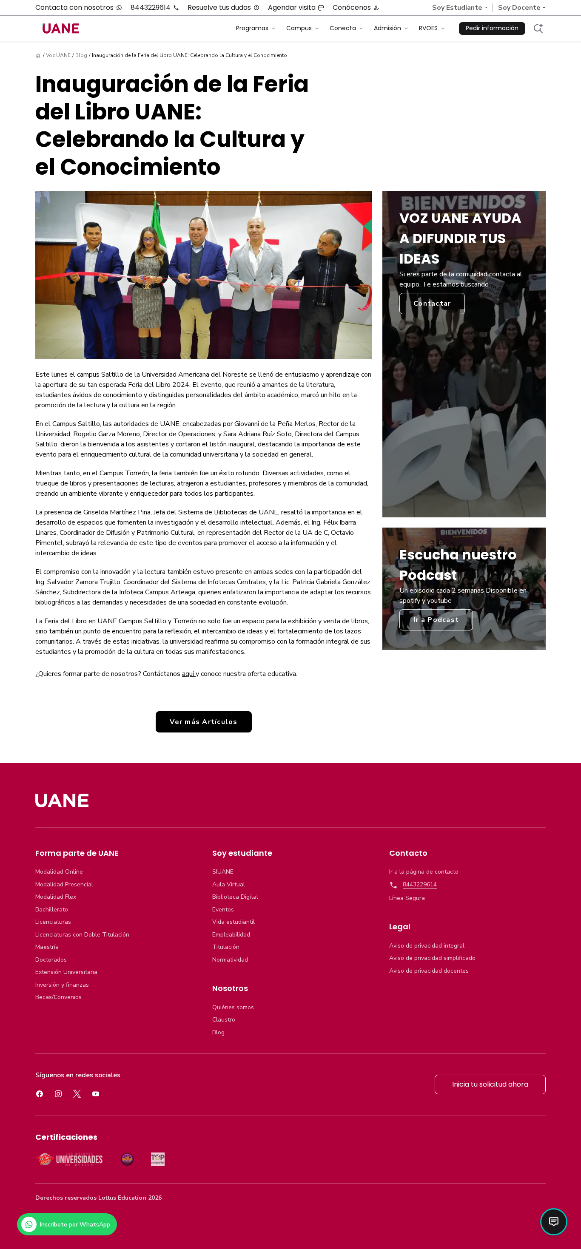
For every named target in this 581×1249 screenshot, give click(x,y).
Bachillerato (51, 910)
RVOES (428, 28)
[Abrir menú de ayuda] (553, 1221)
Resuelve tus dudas (219, 7)
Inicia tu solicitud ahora (490, 1084)
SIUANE (223, 872)
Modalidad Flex (55, 897)
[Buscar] (538, 28)
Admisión (387, 28)
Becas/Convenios (58, 997)
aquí (189, 673)
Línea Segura (407, 898)
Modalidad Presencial (64, 884)
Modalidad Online (59, 872)
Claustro (223, 1020)
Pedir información (492, 28)
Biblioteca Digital (235, 897)
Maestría (47, 947)
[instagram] (58, 1094)
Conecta (343, 28)
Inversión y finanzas (62, 985)
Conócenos (352, 7)
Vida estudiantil (233, 922)
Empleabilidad (231, 935)
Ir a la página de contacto (424, 872)
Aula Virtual (228, 884)
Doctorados (51, 960)
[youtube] (95, 1094)
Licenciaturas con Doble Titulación (82, 935)
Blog (218, 1032)
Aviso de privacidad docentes (429, 971)
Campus (299, 28)
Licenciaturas (53, 922)
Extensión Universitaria (66, 972)
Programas (252, 28)
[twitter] (77, 1094)
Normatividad (230, 960)
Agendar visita (292, 7)
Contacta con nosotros (74, 7)
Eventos (223, 910)
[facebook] (39, 1094)
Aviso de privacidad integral (426, 946)
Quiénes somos (233, 1007)
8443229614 (151, 7)
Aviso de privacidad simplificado (432, 958)
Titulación (225, 947)
